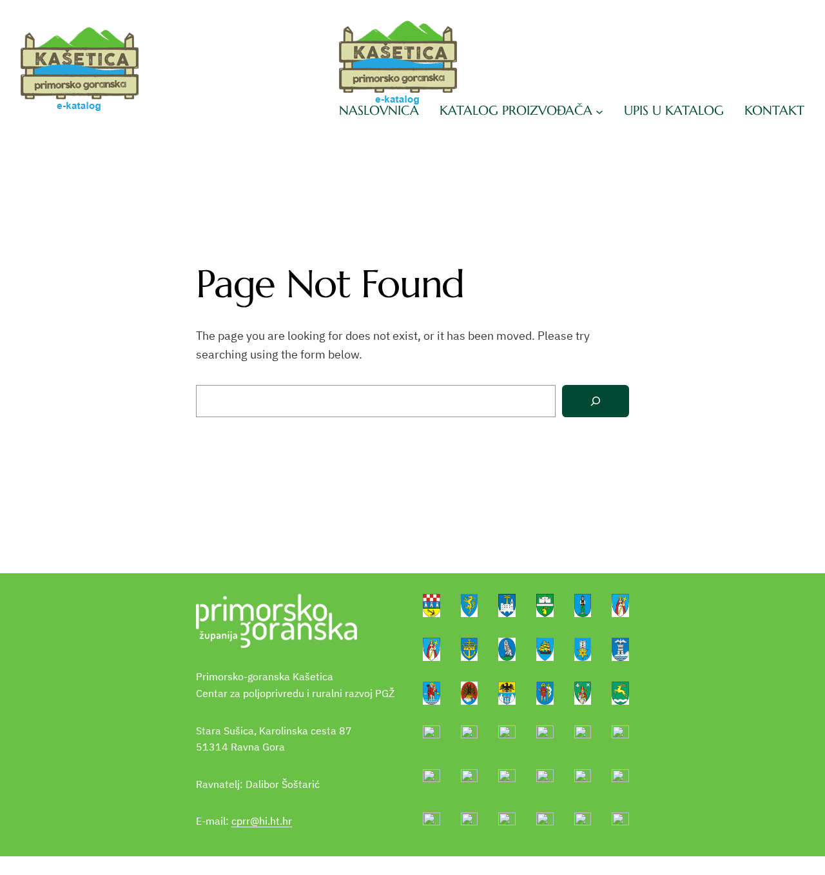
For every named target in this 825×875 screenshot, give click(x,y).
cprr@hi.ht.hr (261, 820)
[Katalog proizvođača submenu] (599, 111)
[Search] (595, 401)
